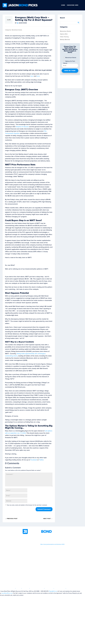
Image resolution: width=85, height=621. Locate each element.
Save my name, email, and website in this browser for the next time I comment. (27, 505)
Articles (25, 588)
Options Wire (64, 34)
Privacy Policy (59, 588)
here (31, 76)
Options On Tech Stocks (69, 61)
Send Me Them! (70, 71)
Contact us (70, 588)
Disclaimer (49, 588)
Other (81, 5)
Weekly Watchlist (65, 39)
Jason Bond (23, 23)
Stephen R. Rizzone (22, 127)
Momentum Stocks (17, 30)
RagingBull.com (53, 591)
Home (63, 5)
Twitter (41, 460)
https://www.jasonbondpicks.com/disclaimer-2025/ (52, 544)
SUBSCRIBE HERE (72, 5)
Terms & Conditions (37, 588)
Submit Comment (44, 509)
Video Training (64, 37)
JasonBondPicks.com (6, 593)
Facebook (33, 460)
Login (18, 588)
